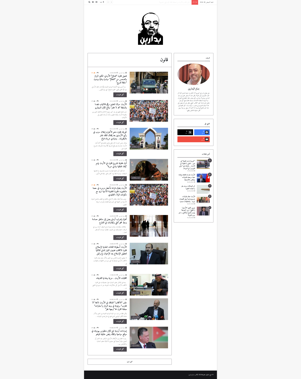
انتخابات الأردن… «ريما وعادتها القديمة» (111, 278)
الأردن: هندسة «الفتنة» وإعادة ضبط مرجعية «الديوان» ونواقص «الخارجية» (187, 177)
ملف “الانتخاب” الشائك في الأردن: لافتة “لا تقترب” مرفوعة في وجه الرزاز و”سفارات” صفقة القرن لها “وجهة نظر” (109, 306)
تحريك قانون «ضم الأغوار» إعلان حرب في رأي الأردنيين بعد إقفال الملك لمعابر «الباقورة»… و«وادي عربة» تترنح (110, 135)
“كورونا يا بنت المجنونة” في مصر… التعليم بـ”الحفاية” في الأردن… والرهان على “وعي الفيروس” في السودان (187, 165)
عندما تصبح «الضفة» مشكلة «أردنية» (181, 2)
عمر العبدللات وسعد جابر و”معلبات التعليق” (188, 187)
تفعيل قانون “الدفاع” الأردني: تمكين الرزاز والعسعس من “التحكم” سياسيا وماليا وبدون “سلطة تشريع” (110, 79)
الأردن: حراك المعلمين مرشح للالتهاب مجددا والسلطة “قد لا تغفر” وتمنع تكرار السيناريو (111, 106)
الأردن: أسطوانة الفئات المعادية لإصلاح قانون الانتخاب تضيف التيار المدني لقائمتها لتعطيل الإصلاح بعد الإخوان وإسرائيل (111, 250)
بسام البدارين (122, 73)
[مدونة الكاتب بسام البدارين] (150, 27)
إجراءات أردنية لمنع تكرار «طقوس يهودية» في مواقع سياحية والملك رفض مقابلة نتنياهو (109, 332)
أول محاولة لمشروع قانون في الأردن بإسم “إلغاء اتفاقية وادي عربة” (111, 165)
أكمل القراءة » (120, 94)
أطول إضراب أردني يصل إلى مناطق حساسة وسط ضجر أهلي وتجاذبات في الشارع (109, 221)
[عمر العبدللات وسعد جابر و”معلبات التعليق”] (203, 189)
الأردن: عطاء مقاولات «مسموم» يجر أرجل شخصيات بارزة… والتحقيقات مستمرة (187, 199)
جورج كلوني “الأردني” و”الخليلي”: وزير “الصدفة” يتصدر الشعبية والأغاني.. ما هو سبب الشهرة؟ (187, 211)
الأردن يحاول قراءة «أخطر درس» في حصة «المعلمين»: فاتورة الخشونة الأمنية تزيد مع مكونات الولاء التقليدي (110, 191)
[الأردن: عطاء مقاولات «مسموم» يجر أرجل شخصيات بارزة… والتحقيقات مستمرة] (203, 199)
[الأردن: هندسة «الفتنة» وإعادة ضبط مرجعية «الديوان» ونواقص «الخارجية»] (203, 178)
